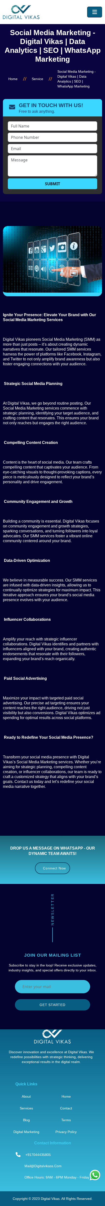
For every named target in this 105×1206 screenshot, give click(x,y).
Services (26, 1108)
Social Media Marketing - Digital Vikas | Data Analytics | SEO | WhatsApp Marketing (76, 79)
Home (13, 79)
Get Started (52, 1005)
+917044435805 (38, 1155)
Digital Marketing (26, 1132)
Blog (26, 1120)
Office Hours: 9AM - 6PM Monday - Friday (56, 1177)
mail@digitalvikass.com (43, 1166)
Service (37, 79)
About (26, 1096)
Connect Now (54, 868)
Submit (52, 183)
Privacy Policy (66, 1132)
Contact (66, 1108)
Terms (66, 1120)
